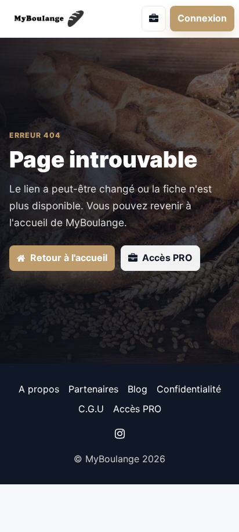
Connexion (202, 18)
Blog (137, 389)
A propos (39, 389)
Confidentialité (189, 389)
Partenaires (93, 389)
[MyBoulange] (56, 18)
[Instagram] (119, 433)
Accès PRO (137, 409)
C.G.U (91, 409)
